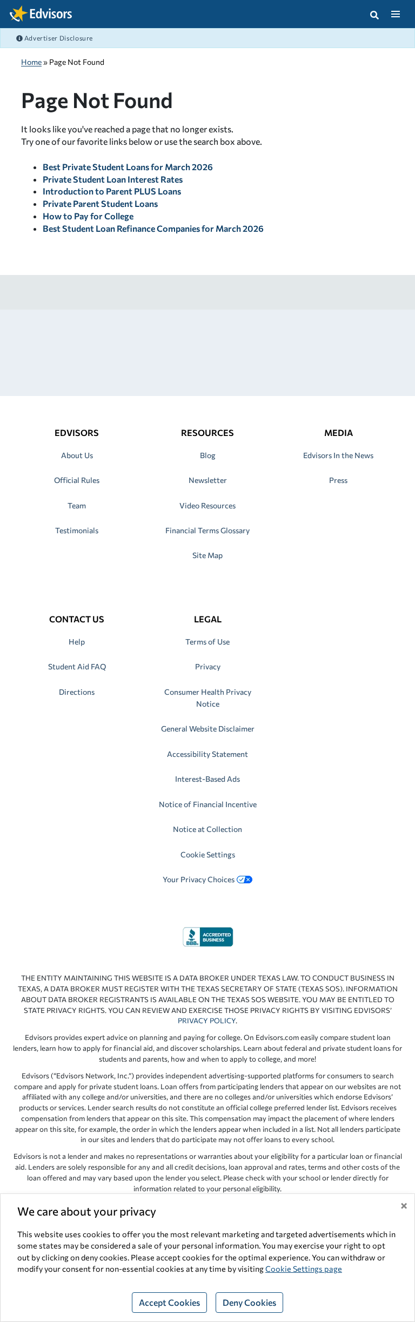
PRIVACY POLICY (207, 1020)
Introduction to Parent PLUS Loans (112, 191)
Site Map (207, 555)
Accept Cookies (169, 1302)
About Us (77, 455)
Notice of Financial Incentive (208, 804)
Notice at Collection (207, 829)
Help (77, 641)
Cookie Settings (207, 854)
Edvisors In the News (338, 455)
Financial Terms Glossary (207, 530)
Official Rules (76, 480)
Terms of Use (207, 641)
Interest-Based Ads (207, 778)
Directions (77, 691)
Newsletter (208, 480)
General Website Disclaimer (208, 728)
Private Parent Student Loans (100, 203)
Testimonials (76, 530)
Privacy (207, 666)
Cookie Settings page (303, 1268)
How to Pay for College (88, 216)
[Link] (207, 935)
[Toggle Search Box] (374, 14)
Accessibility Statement (207, 754)
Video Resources (207, 505)
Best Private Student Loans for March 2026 (128, 167)
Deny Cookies (249, 1302)
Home (31, 61)
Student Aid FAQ (77, 666)
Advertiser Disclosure (58, 38)
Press (338, 480)
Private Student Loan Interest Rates (113, 179)
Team (77, 505)
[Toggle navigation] (395, 14)
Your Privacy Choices (199, 879)
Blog (208, 455)
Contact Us (76, 619)
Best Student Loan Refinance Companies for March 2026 (153, 228)
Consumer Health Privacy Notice (207, 697)
